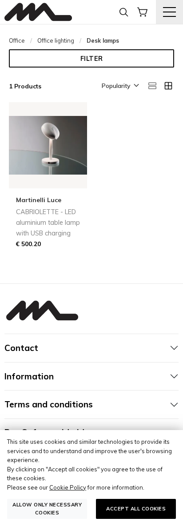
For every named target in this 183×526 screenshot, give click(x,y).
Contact (21, 348)
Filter (91, 59)
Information (29, 376)
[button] (120, 86)
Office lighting (55, 40)
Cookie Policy (67, 487)
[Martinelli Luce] (38, 12)
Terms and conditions (48, 404)
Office (17, 40)
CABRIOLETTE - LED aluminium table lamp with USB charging (48, 222)
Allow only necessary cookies (47, 508)
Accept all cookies (136, 509)
